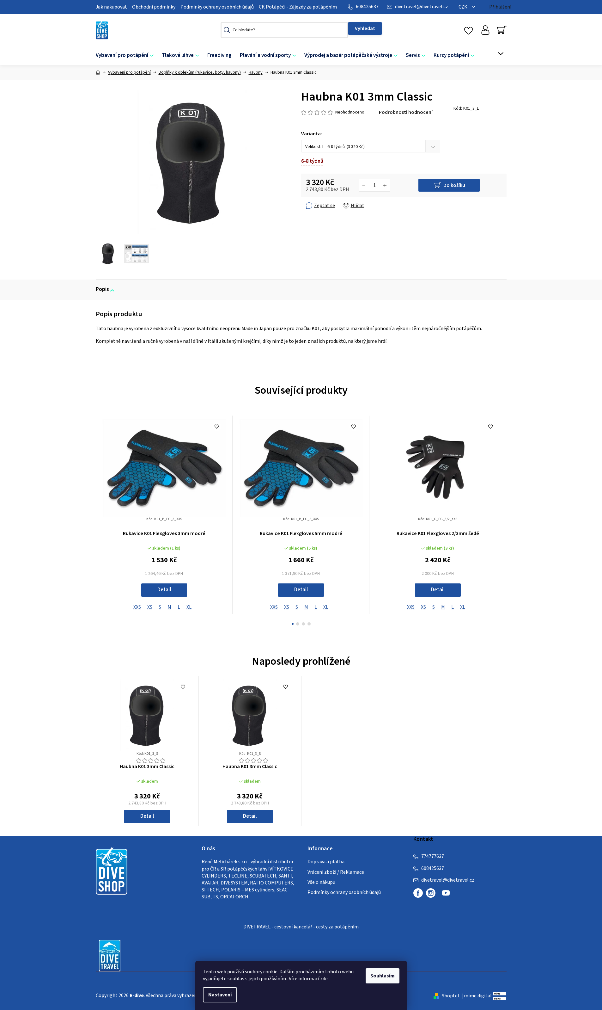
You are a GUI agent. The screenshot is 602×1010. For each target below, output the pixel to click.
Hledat (365, 28)
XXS (137, 607)
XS (149, 607)
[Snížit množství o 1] (364, 185)
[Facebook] (418, 893)
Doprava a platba (325, 861)
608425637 (367, 6)
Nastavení (220, 994)
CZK (463, 6)
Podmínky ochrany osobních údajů (217, 6)
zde (324, 978)
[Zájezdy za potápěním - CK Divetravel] (109, 955)
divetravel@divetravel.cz (421, 6)
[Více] (497, 54)
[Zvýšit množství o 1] (385, 185)
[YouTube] (446, 895)
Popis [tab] (102, 289)
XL (189, 607)
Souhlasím (382, 975)
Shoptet (451, 995)
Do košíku (454, 185)
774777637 (432, 856)
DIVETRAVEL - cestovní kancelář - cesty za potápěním (301, 926)
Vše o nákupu (321, 882)
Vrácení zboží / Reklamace (335, 872)
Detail (164, 590)
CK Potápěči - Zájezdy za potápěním (298, 6)
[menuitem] (127, 55)
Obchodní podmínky (153, 6)
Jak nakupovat (111, 6)
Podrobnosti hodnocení (406, 112)
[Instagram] (430, 893)
